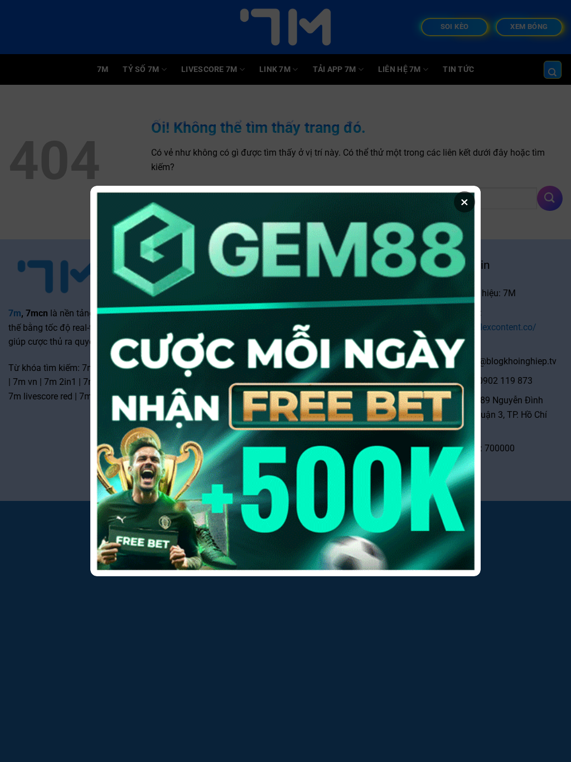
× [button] (464, 202)
